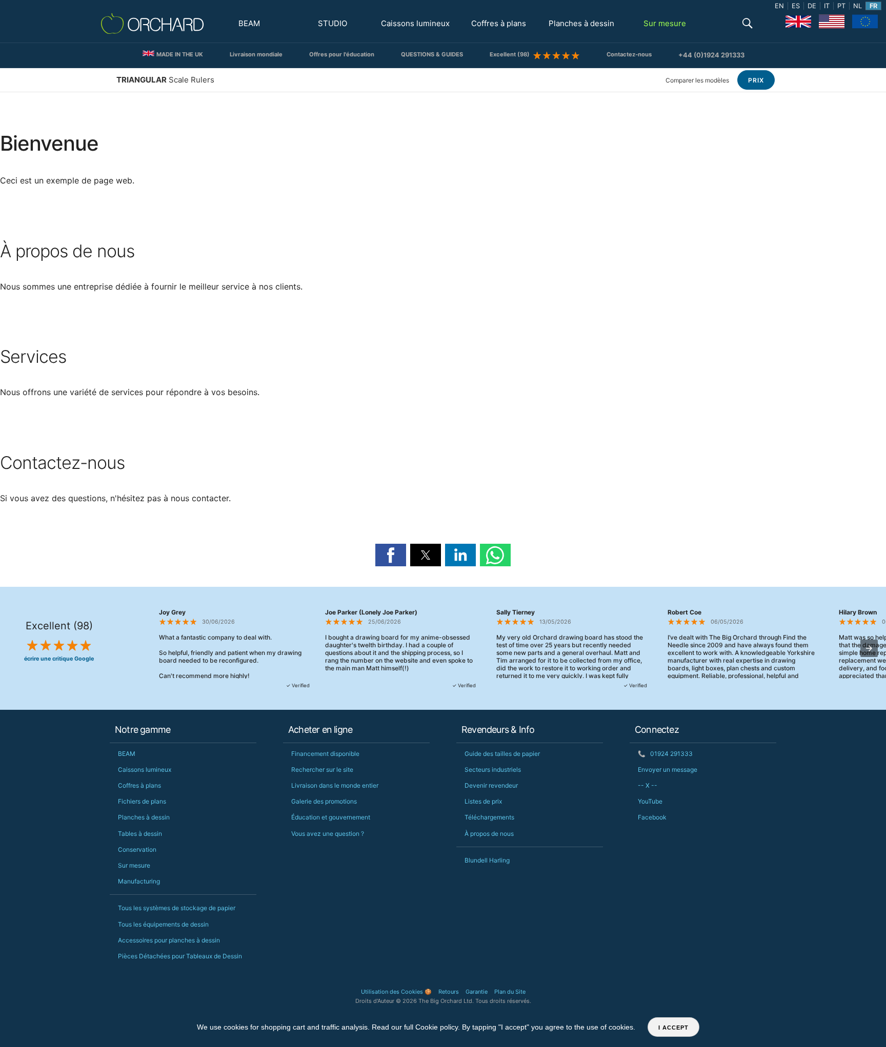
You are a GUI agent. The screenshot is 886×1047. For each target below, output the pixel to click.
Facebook (652, 817)
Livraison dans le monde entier (334, 785)
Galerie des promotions (324, 801)
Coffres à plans (498, 23)
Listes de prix (483, 801)
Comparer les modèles (697, 80)
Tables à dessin (140, 833)
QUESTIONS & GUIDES (432, 54)
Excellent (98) (511, 54)
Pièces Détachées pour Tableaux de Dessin (180, 956)
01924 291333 (665, 753)
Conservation (137, 849)
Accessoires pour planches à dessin (169, 940)
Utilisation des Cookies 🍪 (396, 991)
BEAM (249, 23)
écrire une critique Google (59, 658)
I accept (673, 1027)
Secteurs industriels (493, 769)
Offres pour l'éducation (341, 54)
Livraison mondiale (256, 54)
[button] (747, 24)
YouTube (650, 801)
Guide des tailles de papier (502, 753)
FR (873, 6)
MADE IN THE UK (179, 54)
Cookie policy (436, 1027)
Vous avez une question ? (327, 833)
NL (857, 6)
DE (812, 6)
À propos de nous (489, 833)
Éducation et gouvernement (330, 817)
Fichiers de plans (142, 801)
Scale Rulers (165, 80)
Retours (448, 991)
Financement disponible (325, 753)
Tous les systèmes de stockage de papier (176, 908)
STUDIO (332, 23)
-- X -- (647, 785)
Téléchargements (489, 817)
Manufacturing (139, 881)
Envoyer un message (667, 769)
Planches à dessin (581, 23)
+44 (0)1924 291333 (711, 55)
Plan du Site (510, 991)
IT (827, 6)
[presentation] (869, 648)
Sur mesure (664, 23)
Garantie (477, 991)
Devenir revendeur (491, 785)
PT (841, 6)
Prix (756, 80)
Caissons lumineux (415, 23)
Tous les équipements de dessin (163, 924)
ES (796, 6)
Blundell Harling (487, 860)
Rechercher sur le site (322, 769)
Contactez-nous (629, 54)
